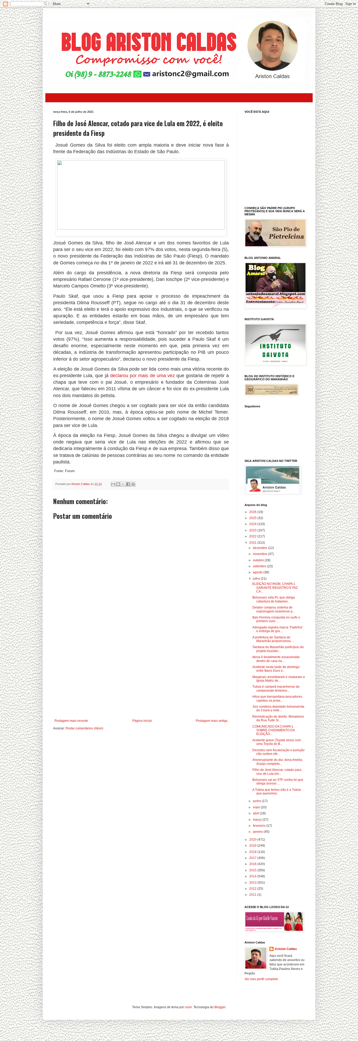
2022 (253, 536)
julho (257, 578)
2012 (253, 888)
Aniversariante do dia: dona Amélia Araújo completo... (277, 761)
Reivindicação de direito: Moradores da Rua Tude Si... (278, 718)
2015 (253, 870)
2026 (253, 512)
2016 (253, 864)
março (258, 819)
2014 (253, 876)
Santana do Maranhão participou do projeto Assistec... (278, 649)
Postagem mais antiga (211, 721)
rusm (188, 1007)
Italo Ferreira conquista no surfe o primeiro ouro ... (276, 619)
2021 (253, 542)
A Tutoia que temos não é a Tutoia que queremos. (276, 791)
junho (257, 801)
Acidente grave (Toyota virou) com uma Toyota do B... (276, 742)
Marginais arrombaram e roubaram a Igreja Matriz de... (278, 678)
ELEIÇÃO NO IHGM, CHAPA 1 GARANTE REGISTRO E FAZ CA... (275, 587)
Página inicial (142, 721)
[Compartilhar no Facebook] (128, 484)
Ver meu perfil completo (261, 979)
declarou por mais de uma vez (142, 375)
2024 (253, 524)
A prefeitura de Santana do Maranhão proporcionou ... (273, 639)
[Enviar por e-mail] (113, 484)
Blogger (219, 1007)
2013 (253, 882)
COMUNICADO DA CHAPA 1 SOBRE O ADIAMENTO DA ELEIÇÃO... (273, 730)
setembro (260, 566)
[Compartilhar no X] (123, 484)
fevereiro (259, 826)
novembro (260, 554)
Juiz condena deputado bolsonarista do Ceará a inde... (278, 708)
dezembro (260, 548)
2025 (253, 518)
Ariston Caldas (286, 949)
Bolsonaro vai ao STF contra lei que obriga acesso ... (277, 781)
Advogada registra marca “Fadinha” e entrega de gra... (277, 629)
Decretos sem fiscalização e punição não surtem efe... (278, 752)
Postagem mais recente (71, 721)
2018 (253, 852)
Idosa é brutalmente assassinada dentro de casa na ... (276, 659)
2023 (253, 530)
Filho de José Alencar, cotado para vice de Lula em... (276, 771)
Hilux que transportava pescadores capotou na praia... (277, 698)
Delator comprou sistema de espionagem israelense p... (273, 609)
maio (257, 807)
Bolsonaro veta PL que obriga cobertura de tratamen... (273, 599)
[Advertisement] (141, 675)
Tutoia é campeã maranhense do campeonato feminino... (276, 688)
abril (256, 813)
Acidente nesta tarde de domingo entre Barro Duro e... (276, 668)
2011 (253, 894)
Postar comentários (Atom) (84, 728)
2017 (253, 858)
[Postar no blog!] (118, 484)
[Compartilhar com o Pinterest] (133, 484)
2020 (253, 839)
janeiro (258, 832)
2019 (253, 845)
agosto (258, 572)
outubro (259, 560)
